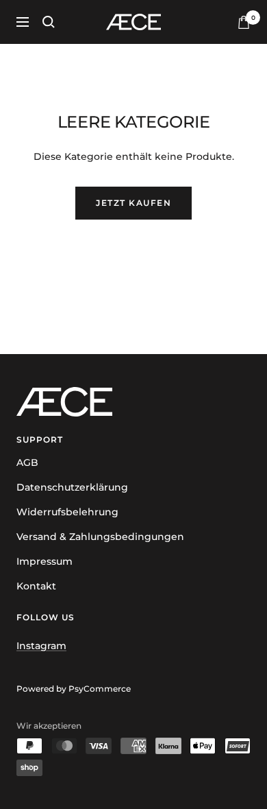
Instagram (41, 646)
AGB (27, 462)
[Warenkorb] (244, 22)
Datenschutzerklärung (72, 487)
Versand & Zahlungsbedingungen (100, 536)
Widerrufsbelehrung (67, 512)
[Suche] (48, 22)
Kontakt (36, 586)
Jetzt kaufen (133, 203)
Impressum (44, 561)
